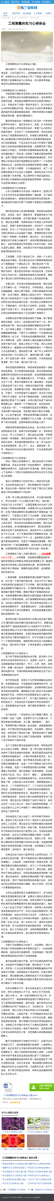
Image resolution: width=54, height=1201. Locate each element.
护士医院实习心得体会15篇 (14, 1175)
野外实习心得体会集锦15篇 (40, 1172)
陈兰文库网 (17, 1197)
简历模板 (25, 2)
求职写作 (16, 13)
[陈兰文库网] (27, 7)
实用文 (48, 13)
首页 (5, 13)
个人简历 (5, 2)
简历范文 (15, 2)
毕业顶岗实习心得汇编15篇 (14, 1172)
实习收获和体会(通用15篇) (14, 1179)
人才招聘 (38, 13)
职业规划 (46, 2)
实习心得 (34, 18)
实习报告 (36, 2)
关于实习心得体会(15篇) (13, 1183)
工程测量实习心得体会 (16, 1190)
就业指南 (27, 13)
